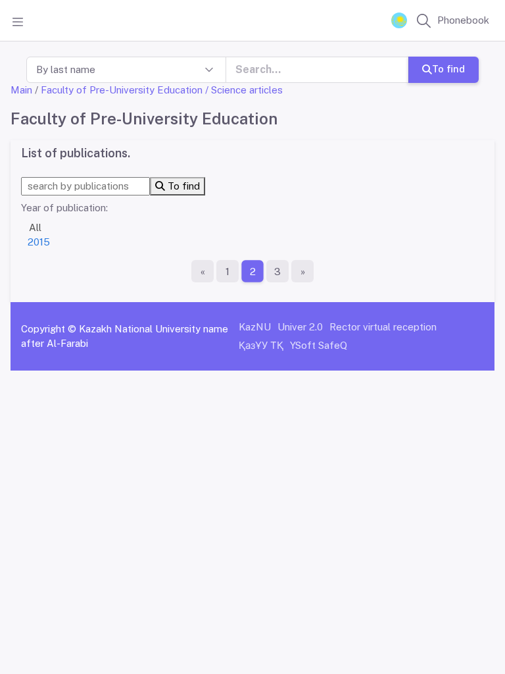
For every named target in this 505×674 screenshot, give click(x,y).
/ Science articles (244, 89)
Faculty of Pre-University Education (122, 89)
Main (21, 89)
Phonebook (463, 20)
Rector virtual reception (383, 326)
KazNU (255, 326)
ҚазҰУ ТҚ (261, 345)
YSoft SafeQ (318, 345)
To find (448, 68)
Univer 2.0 (300, 326)
